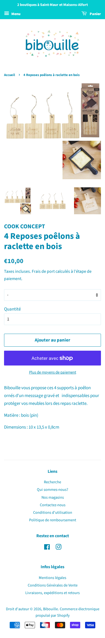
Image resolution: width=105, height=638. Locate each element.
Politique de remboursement (52, 520)
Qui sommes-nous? (52, 489)
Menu (15, 14)
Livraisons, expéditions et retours (52, 593)
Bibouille (50, 609)
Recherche (52, 482)
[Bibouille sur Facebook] (47, 548)
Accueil (9, 75)
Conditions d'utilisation (52, 512)
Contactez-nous (52, 505)
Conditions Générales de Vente (53, 585)
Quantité (12, 309)
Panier (95, 14)
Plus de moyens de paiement (52, 372)
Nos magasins (52, 497)
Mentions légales (52, 578)
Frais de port (43, 271)
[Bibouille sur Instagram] (58, 548)
